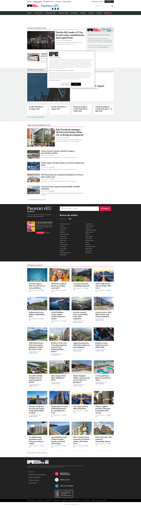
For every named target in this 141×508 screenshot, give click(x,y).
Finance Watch (64, 244)
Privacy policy (56, 500)
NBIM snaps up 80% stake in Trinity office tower (103, 286)
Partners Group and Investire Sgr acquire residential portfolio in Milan (36, 409)
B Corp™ (105, 500)
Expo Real (62, 242)
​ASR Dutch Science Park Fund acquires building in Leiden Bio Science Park (36, 346)
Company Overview (34, 480)
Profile (87, 242)
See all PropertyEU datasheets (35, 117)
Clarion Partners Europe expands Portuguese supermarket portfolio (58, 152)
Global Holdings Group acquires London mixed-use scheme (58, 315)
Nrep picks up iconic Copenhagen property (81, 285)
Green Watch (63, 248)
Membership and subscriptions (37, 474)
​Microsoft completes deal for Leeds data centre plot (59, 286)
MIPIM (87, 234)
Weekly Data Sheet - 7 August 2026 (59, 108)
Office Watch (89, 236)
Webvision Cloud (74, 504)
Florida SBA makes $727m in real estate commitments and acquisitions (70, 35)
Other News (89, 238)
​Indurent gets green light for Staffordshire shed (37, 314)
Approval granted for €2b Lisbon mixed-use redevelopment (81, 345)
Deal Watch (63, 236)
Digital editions (33, 483)
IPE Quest (58, 1)
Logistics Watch (90, 226)
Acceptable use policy (74, 500)
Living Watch (89, 224)
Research (88, 244)
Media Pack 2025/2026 (34, 477)
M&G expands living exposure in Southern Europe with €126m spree (81, 440)
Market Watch (89, 232)
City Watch (63, 230)
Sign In (109, 1)
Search (112, 5)
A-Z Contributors (47, 500)
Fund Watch (63, 246)
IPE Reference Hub (48, 1)
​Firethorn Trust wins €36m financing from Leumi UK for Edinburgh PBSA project (59, 347)
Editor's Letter (63, 238)
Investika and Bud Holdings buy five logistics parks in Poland (35, 379)
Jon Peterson (68, 40)
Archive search (103, 47)
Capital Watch (63, 228)
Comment (62, 232)
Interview (62, 250)
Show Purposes (65, 84)
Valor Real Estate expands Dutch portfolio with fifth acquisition (60, 188)
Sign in (48, 232)
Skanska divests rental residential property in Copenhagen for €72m (59, 409)
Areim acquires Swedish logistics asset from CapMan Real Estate (62, 164)
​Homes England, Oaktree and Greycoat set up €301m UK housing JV (81, 379)
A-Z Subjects (39, 500)
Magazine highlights (91, 230)
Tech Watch (89, 250)
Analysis (62, 226)
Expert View (63, 240)
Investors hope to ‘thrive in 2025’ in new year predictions (37, 286)
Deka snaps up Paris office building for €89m (58, 378)
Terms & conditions (85, 500)
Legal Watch (63, 254)
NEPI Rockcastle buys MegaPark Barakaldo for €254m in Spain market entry (62, 176)
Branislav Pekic (77, 322)
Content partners (64, 234)
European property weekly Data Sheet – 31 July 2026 (80, 109)
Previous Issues (30, 500)
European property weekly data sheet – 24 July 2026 (103, 109)
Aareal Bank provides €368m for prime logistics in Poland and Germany (59, 440)
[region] (71, 69)
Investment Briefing (65, 252)
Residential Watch (90, 246)
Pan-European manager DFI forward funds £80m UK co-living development (69, 132)
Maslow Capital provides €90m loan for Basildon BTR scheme (102, 409)
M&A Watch (89, 228)
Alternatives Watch (65, 224)
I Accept (76, 84)
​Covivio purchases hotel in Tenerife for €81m (103, 378)
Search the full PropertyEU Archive (37, 452)
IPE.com (29, 1)
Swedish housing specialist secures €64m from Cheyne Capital (36, 440)
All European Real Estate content (36, 199)
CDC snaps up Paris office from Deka (80, 407)
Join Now (40, 232)
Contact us (31, 471)
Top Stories (88, 252)
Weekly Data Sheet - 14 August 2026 (36, 108)
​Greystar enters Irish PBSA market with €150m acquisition (103, 314)
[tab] (63, 219)
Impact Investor (66, 1)
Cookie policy (64, 500)
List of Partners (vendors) (54, 80)
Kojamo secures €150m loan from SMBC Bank (101, 345)
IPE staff (67, 137)
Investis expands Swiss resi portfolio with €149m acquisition (80, 315)
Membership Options (97, 1)
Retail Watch (89, 248)
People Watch (89, 240)
